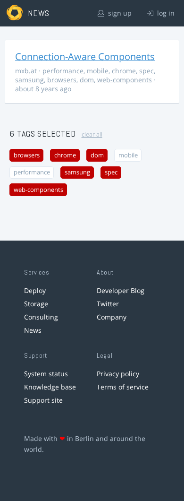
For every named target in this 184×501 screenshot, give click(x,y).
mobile (98, 70)
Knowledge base (50, 386)
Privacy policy (118, 373)
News (33, 330)
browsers (61, 79)
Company (111, 316)
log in (165, 13)
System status (46, 373)
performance (63, 70)
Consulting (41, 316)
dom (87, 79)
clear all (92, 134)
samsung (29, 79)
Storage (36, 303)
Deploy (35, 290)
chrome (124, 70)
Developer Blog (120, 290)
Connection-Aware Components (85, 56)
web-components (124, 79)
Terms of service (123, 386)
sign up (119, 13)
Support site (43, 400)
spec (146, 70)
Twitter (108, 303)
